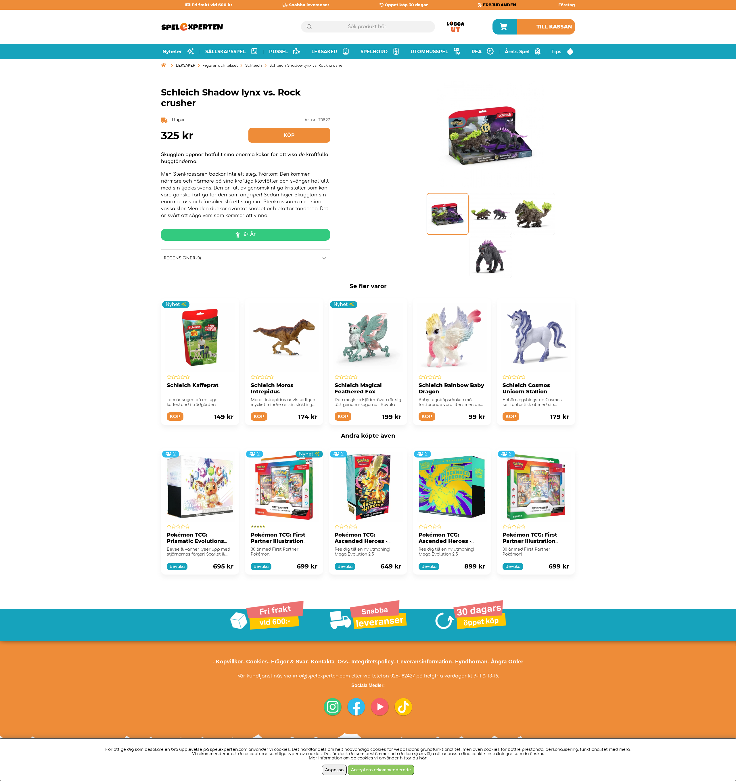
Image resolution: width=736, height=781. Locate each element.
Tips (556, 51)
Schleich (253, 66)
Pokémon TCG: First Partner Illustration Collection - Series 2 (278, 541)
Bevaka (177, 566)
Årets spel (517, 51)
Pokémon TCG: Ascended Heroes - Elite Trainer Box (445, 541)
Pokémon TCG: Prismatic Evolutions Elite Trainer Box (195, 541)
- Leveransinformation (423, 662)
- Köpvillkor (228, 662)
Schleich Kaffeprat (192, 385)
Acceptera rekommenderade (381, 770)
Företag (566, 4)
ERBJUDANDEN (499, 4)
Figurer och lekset (220, 66)
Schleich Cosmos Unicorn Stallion (526, 388)
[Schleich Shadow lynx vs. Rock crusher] (447, 214)
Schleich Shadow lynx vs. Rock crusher (306, 66)
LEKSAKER (185, 66)
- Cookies (255, 662)
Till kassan (554, 27)
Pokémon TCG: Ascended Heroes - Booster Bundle (361, 541)
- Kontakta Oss (328, 662)
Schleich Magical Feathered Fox (358, 388)
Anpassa (334, 770)
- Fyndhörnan (470, 662)
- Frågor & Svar (288, 662)
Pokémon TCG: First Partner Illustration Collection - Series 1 (530, 541)
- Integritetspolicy (371, 662)
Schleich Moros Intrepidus (272, 388)
